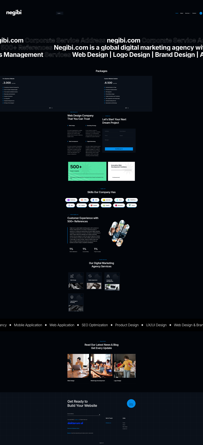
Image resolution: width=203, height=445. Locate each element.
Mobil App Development (98, 380)
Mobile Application (92, 280)
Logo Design (117, 380)
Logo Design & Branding (73, 302)
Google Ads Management (110, 280)
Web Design (73, 280)
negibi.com (77, 419)
